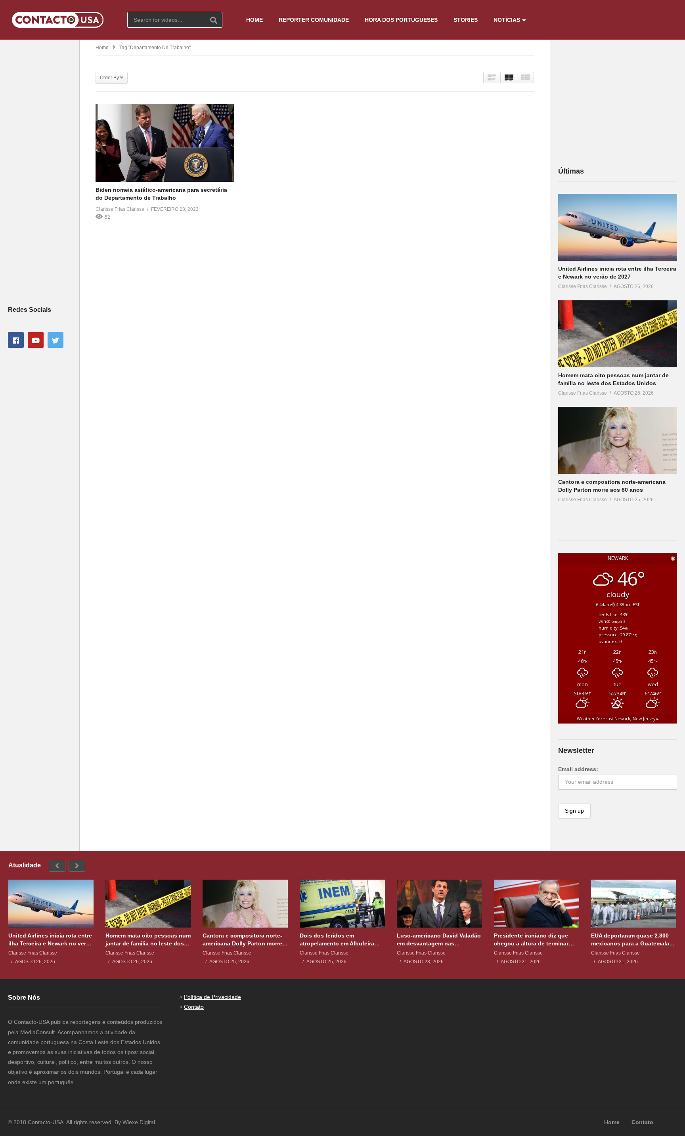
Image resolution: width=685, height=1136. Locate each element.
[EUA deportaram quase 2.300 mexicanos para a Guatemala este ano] (633, 904)
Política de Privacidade (212, 997)
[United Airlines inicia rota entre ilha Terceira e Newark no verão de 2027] (617, 227)
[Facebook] (16, 340)
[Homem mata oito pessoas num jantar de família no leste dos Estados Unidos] (617, 333)
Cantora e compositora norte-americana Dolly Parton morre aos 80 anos (242, 939)
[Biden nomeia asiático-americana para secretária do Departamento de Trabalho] (165, 142)
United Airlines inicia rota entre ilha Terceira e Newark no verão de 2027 (50, 939)
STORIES (465, 20)
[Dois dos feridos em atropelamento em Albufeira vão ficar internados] (342, 904)
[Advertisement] (39, 172)
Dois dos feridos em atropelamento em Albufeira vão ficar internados (337, 939)
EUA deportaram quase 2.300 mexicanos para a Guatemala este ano (630, 939)
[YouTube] (36, 340)
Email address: (578, 769)
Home (102, 47)
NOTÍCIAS (507, 20)
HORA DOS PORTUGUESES (401, 20)
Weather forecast (618, 719)
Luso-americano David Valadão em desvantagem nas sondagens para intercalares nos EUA (439, 939)
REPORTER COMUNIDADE (314, 20)
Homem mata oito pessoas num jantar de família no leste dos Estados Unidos (148, 939)
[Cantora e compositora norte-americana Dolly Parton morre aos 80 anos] (617, 440)
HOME (254, 20)
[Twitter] (55, 340)
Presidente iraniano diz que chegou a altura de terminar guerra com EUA (531, 939)
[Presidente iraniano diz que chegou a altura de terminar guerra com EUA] (536, 904)
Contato (194, 1007)
